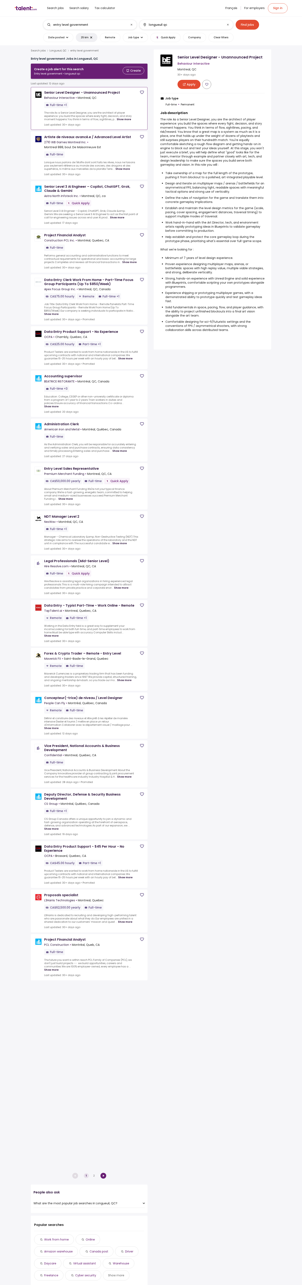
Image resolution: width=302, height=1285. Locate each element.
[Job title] (87, 24)
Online (90, 1239)
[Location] (183, 24)
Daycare (50, 1263)
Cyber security (85, 1275)
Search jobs (38, 50)
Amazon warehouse (58, 1251)
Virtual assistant (84, 1263)
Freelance (51, 1275)
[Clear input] (131, 24)
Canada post (99, 1251)
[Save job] (142, 92)
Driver (129, 1251)
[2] (103, 1176)
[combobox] (89, 24)
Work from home (56, 1239)
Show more (124, 119)
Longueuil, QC (58, 50)
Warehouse (121, 1263)
